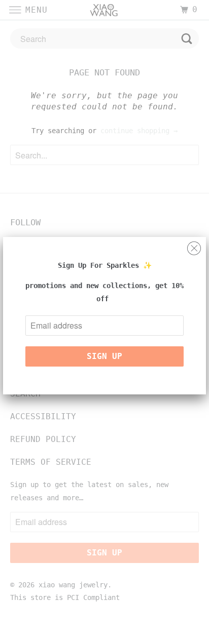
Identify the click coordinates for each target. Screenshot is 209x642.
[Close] (194, 245)
